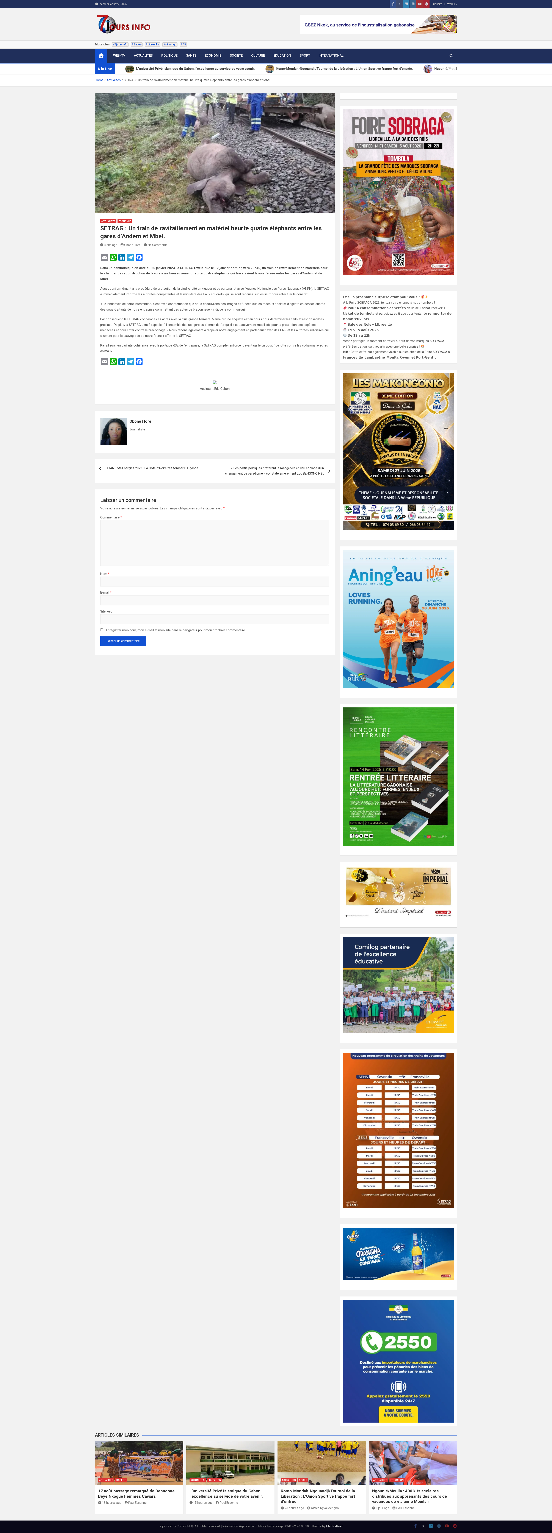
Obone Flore (132, 245)
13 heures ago (111, 1502)
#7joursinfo (120, 44)
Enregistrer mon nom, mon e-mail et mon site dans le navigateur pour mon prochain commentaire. (176, 630)
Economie (213, 55)
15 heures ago (203, 1502)
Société (236, 55)
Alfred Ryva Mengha (325, 1508)
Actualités (143, 55)
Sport (305, 55)
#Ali (183, 44)
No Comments (158, 245)
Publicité (437, 4)
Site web (106, 611)
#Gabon (136, 44)
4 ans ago (110, 245)
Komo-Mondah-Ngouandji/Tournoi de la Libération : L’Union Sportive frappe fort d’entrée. (318, 1496)
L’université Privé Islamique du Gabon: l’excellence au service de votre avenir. (226, 1493)
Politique (169, 55)
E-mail (105, 592)
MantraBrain (334, 1526)
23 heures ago (294, 1508)
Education (282, 55)
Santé (191, 55)
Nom (105, 574)
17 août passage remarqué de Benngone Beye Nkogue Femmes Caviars (136, 1493)
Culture (258, 55)
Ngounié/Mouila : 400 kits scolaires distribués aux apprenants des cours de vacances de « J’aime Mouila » (409, 1496)
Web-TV (452, 4)
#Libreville (152, 44)
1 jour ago (382, 1508)
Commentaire (111, 517)
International (331, 55)
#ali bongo (169, 44)
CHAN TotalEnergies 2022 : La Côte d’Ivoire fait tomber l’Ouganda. (152, 468)
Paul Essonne (137, 1502)
